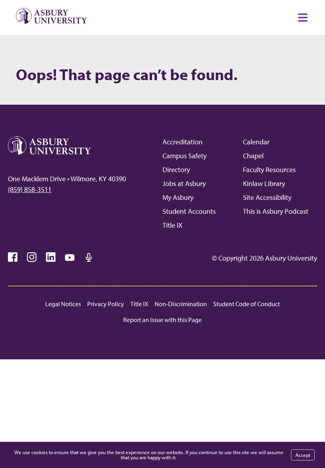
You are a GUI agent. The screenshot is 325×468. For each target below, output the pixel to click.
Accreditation (182, 141)
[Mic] (89, 257)
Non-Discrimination (181, 304)
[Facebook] (12, 257)
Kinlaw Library (264, 183)
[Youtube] (70, 257)
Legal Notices (63, 304)
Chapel (253, 155)
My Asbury (177, 197)
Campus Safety (184, 155)
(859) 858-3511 (30, 189)
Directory (176, 169)
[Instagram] (31, 257)
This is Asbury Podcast (275, 211)
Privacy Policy (105, 304)
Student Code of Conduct (246, 304)
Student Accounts (189, 211)
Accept (302, 455)
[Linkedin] (50, 257)
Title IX (172, 225)
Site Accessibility (267, 197)
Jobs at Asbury (184, 183)
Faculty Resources (269, 169)
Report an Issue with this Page (162, 320)
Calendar (256, 141)
